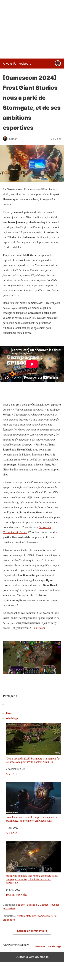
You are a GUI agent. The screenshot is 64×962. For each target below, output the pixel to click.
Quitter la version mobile (32, 957)
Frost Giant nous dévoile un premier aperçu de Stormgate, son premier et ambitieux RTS (31, 818)
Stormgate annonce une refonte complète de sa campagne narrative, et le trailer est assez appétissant (32, 879)
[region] (32, 28)
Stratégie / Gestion (38, 904)
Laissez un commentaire (32, 930)
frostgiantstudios (26, 915)
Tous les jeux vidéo (16, 894)
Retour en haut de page (48, 946)
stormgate (9, 919)
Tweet (9, 713)
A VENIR (11, 774)
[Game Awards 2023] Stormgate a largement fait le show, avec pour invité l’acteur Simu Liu (33, 759)
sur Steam (39, 628)
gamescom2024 (47, 915)
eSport (21, 904)
